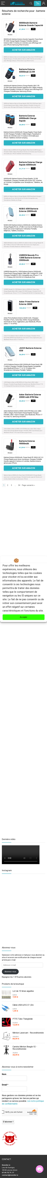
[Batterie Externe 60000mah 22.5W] (10, 73)
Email (5, 1085)
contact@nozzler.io (10, 1175)
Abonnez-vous (10, 972)
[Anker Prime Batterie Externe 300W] (10, 305)
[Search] (31, 3)
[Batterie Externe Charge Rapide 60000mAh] (10, 166)
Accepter (23, 617)
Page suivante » (28, 485)
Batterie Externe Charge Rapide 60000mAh (30, 163)
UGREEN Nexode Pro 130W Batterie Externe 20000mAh (29, 257)
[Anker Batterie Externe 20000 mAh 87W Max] (10, 398)
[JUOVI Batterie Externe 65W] (10, 352)
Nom (4, 1074)
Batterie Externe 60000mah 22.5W (27, 70)
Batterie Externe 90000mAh (27, 442)
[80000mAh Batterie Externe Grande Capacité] (10, 27)
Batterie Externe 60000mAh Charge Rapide (27, 118)
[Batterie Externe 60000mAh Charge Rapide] (10, 119)
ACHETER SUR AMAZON (23, 50)
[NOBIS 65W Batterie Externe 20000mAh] (10, 212)
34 (19, 485)
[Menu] (3, 3)
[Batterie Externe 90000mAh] (10, 445)
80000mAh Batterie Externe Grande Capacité (31, 24)
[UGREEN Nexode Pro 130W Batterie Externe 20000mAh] (10, 259)
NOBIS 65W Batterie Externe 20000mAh (28, 210)
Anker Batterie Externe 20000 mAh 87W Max (30, 395)
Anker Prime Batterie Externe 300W (29, 302)
